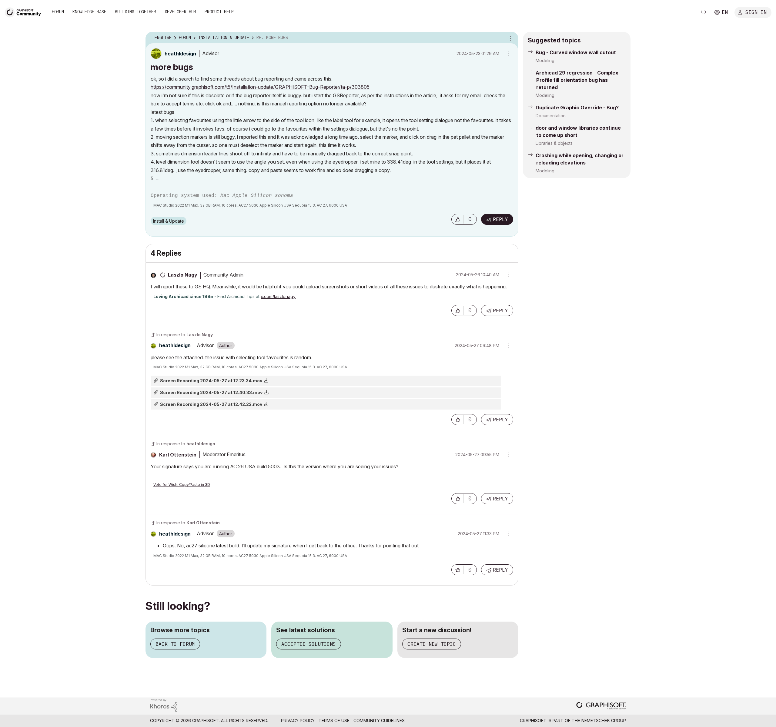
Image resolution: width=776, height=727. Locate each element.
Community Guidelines (379, 720)
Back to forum (175, 644)
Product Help (219, 12)
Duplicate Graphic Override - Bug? (577, 108)
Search (703, 12)
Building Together (135, 12)
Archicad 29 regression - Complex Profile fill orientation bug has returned (577, 80)
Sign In (756, 12)
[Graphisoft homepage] (601, 706)
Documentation (551, 115)
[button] (457, 219)
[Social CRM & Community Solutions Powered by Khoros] (163, 704)
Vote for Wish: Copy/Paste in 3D (181, 484)
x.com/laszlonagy (278, 296)
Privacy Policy (298, 720)
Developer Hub (180, 12)
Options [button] (510, 38)
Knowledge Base (89, 12)
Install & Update (168, 221)
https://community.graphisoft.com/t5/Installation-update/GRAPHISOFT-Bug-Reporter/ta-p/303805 (260, 87)
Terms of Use (334, 720)
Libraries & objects (554, 143)
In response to (184, 334)
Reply (500, 219)
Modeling (545, 60)
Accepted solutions (308, 644)
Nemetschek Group (603, 720)
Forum (58, 12)
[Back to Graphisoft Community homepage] (25, 11)
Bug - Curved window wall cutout (576, 52)
